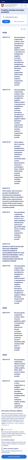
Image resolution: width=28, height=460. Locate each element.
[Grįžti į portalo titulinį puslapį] (3, 1)
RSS (24, 29)
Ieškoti (6, 21)
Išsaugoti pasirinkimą (14, 456)
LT (24, 1)
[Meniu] (25, 5)
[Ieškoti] (21, 5)
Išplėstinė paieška (19, 21)
